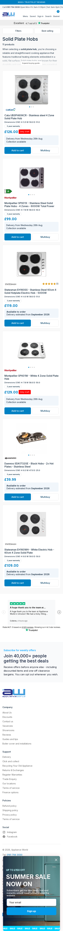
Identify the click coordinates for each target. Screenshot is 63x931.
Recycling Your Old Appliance (17, 765)
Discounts (7, 717)
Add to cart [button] (17, 150)
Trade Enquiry (9, 779)
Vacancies (7, 726)
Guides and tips (10, 739)
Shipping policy (10, 810)
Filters (18, 31)
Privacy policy (9, 814)
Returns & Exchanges (13, 770)
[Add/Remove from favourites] (58, 106)
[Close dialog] (56, 859)
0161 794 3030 (14, 854)
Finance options (10, 792)
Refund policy (9, 806)
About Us (7, 712)
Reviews (6, 734)
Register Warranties (12, 774)
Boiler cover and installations (16, 743)
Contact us (7, 721)
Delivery (6, 757)
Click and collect (10, 761)
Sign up (31, 911)
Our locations (9, 783)
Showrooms (8, 730)
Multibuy (45, 150)
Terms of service (11, 788)
